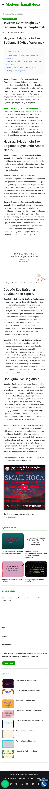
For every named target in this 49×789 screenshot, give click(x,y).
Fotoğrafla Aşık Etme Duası (26, 741)
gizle (17, 51)
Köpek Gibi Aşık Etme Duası (26, 751)
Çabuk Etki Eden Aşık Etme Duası (29, 711)
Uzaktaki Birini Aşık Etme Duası (28, 690)
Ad (3, 628)
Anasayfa (7, 14)
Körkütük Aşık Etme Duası (26, 701)
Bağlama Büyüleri (18, 14)
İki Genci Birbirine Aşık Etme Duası (29, 721)
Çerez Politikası (23, 778)
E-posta (5, 636)
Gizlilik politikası (34, 778)
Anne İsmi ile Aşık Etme (25, 731)
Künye (43, 778)
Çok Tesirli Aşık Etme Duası (26, 680)
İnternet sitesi (7, 645)
